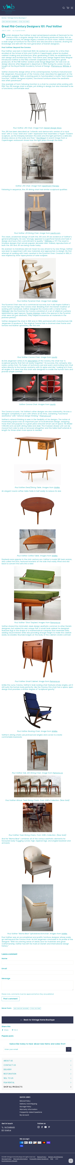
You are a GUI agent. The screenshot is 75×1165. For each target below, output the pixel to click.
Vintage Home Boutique (16, 18)
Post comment (10, 998)
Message (6, 978)
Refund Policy (25, 1101)
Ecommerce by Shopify (9, 1161)
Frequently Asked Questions (31, 1112)
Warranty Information (28, 1109)
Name (4, 958)
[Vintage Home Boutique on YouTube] (46, 1127)
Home (4, 18)
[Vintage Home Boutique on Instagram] (39, 1127)
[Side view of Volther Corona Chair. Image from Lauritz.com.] (25, 401)
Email (4, 968)
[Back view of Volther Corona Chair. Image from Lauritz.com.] (50, 401)
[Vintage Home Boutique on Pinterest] (49, 1127)
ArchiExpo (41, 138)
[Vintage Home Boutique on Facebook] (42, 1127)
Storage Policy (25, 1106)
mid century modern (10, 21)
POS (51, 1159)
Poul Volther (24, 21)
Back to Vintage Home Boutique (39, 1020)
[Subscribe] (68, 1049)
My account (24, 1115)
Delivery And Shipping (28, 1104)
